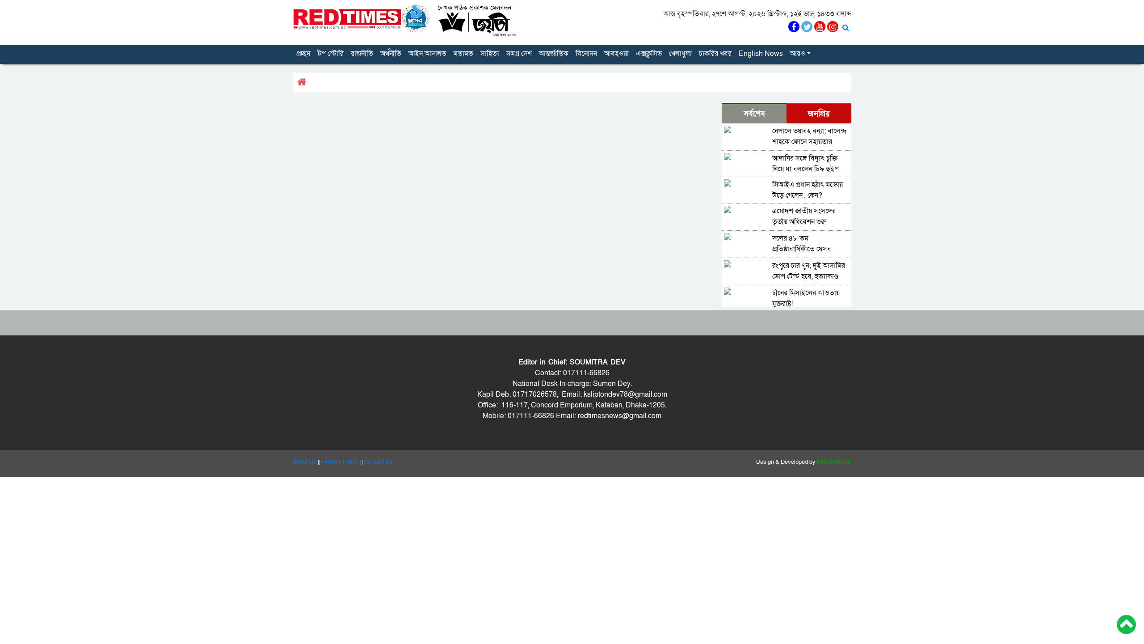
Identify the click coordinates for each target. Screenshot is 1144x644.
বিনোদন (586, 54)
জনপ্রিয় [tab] (819, 114)
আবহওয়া (616, 54)
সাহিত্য (489, 54)
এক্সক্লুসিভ (649, 54)
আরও (797, 54)
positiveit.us (834, 462)
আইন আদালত (427, 54)
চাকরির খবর (715, 54)
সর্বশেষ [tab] (754, 114)
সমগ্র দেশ (519, 54)
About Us (304, 462)
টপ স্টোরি (331, 54)
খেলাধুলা (680, 54)
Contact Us (378, 462)
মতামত (463, 54)
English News (761, 54)
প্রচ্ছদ (303, 54)
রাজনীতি (362, 54)
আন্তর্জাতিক (553, 54)
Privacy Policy (340, 462)
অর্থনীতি (390, 54)
